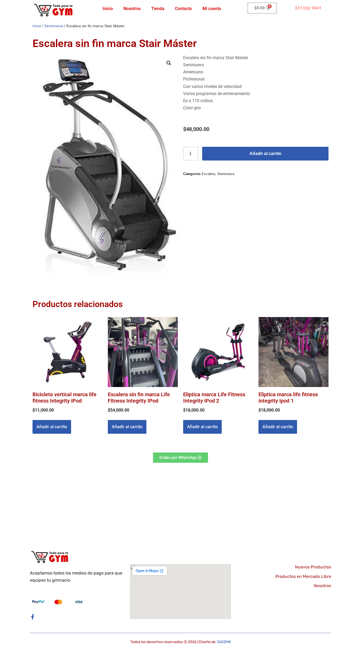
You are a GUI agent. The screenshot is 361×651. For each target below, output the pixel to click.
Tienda (157, 8)
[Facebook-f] (32, 617)
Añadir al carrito (265, 153)
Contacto (183, 8)
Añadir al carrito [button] (51, 426)
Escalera (208, 174)
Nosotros (132, 8)
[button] (169, 63)
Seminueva (53, 26)
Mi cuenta (211, 8)
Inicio (108, 8)
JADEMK (223, 642)
